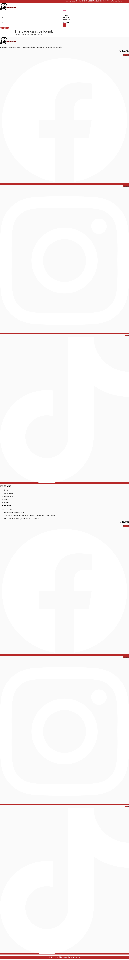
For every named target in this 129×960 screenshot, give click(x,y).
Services (66, 17)
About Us (66, 20)
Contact (66, 22)
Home (66, 15)
